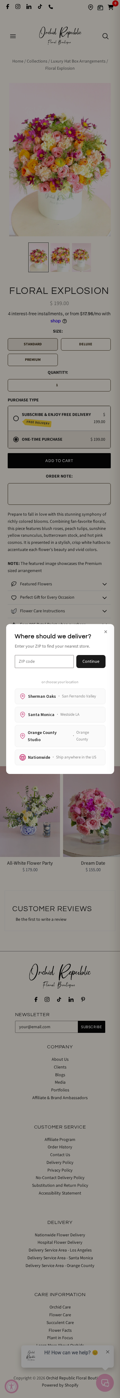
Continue (90, 661)
